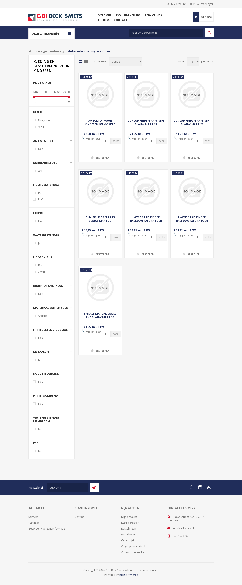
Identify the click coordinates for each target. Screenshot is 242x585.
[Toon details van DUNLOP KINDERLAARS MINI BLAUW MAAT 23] (192, 94)
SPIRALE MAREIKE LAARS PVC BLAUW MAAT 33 (100, 315)
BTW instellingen (203, 4)
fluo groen (44, 120)
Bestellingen (128, 528)
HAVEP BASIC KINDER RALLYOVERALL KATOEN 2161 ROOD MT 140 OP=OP (146, 220)
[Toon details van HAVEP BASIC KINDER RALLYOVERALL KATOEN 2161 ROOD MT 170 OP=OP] (192, 191)
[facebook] (191, 487)
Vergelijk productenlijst (135, 546)
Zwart (41, 272)
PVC (40, 199)
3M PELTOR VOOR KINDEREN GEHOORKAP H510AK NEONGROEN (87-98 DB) (100, 126)
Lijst (86, 61)
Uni (40, 171)
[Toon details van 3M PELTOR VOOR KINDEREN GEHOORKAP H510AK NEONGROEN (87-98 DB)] (100, 94)
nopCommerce (128, 574)
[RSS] (209, 487)
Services (33, 517)
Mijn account (129, 517)
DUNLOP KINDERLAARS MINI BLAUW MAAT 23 (192, 122)
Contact (79, 517)
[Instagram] (200, 487)
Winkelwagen (129, 534)
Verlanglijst (127, 540)
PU (40, 192)
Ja (39, 243)
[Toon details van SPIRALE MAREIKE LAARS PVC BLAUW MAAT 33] (100, 287)
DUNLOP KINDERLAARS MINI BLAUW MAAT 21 (146, 122)
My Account (178, 4)
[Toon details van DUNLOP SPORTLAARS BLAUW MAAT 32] (100, 191)
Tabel (80, 61)
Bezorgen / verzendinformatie (46, 528)
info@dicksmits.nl (183, 528)
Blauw (42, 265)
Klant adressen (130, 522)
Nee (40, 149)
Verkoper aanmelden (133, 552)
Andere (42, 315)
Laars (41, 221)
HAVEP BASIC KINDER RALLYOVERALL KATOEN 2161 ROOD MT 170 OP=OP (192, 220)
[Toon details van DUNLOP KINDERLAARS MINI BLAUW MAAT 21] (146, 94)
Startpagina (30, 51)
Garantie (33, 522)
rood (41, 127)
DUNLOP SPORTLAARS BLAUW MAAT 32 (100, 218)
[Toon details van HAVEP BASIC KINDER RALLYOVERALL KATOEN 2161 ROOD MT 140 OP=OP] (146, 191)
